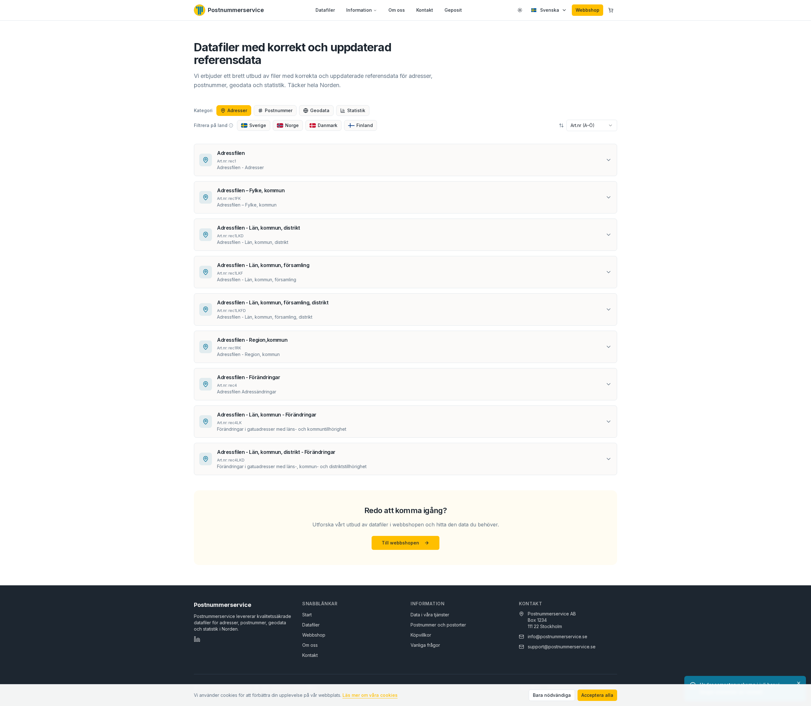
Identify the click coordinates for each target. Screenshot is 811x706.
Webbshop (587, 10)
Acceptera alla (597, 695)
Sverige (257, 125)
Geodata (319, 110)
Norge (292, 125)
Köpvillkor (421, 635)
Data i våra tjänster (430, 614)
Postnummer (278, 110)
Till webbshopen (400, 542)
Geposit (453, 10)
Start (307, 614)
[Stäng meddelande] (798, 683)
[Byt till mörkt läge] (520, 10)
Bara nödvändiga (552, 695)
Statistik (356, 110)
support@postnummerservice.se (562, 646)
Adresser (237, 110)
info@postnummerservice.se (557, 636)
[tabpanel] (405, 309)
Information (359, 10)
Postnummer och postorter (438, 624)
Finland (364, 125)
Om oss (396, 10)
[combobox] (591, 125)
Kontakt (424, 10)
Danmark (327, 125)
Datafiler (325, 10)
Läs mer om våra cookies (370, 695)
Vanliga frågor (425, 645)
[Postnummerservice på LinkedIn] (197, 639)
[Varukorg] (610, 10)
